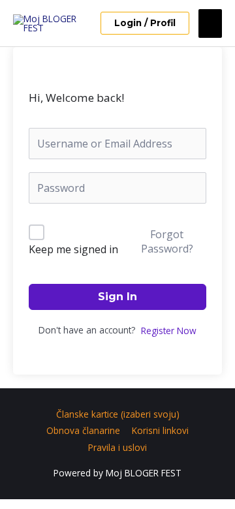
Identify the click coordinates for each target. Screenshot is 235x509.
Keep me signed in (73, 249)
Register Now (168, 330)
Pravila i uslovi (117, 447)
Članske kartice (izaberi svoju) (118, 414)
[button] (145, 23)
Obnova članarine (83, 430)
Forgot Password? (167, 241)
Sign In (117, 296)
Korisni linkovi (160, 430)
